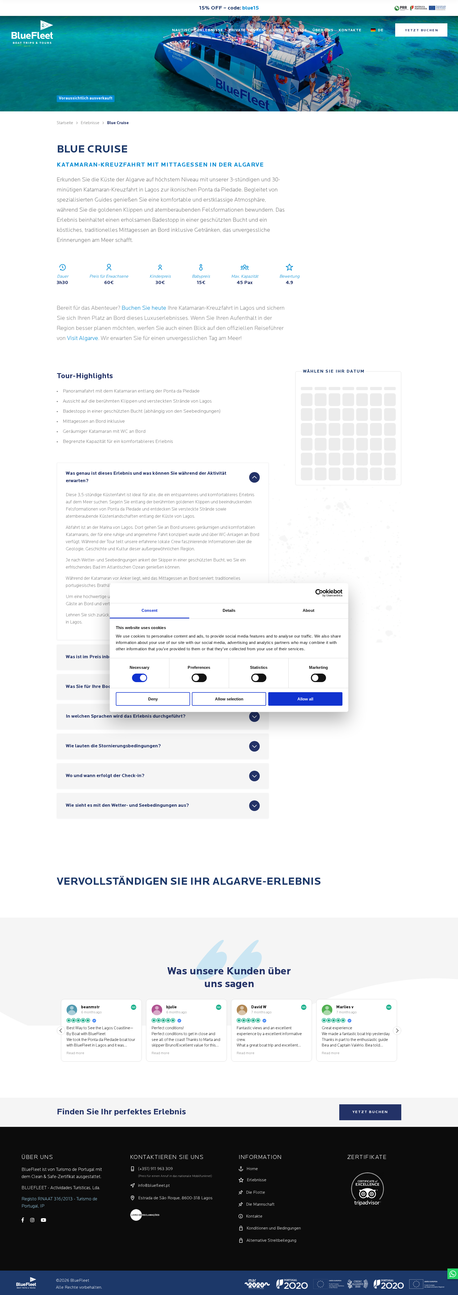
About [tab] (308, 610)
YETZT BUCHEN (370, 1112)
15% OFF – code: (229, 8)
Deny (153, 699)
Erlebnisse (90, 123)
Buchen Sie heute (144, 308)
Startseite (65, 123)
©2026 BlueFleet (72, 1281)
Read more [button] (75, 1053)
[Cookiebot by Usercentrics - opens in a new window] (319, 593)
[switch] (199, 678)
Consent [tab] (149, 610)
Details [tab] (229, 610)
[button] (397, 1031)
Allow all (305, 699)
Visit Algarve (82, 338)
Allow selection (229, 699)
